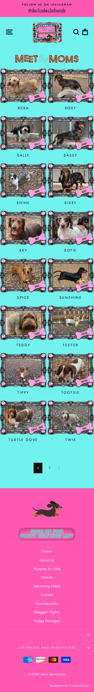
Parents (47, 577)
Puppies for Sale (47, 568)
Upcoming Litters (47, 586)
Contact (47, 594)
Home (47, 551)
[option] (47, 8)
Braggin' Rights (47, 612)
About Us (47, 560)
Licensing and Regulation (47, 648)
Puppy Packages (47, 620)
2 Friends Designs (79, 686)
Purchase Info (47, 603)
